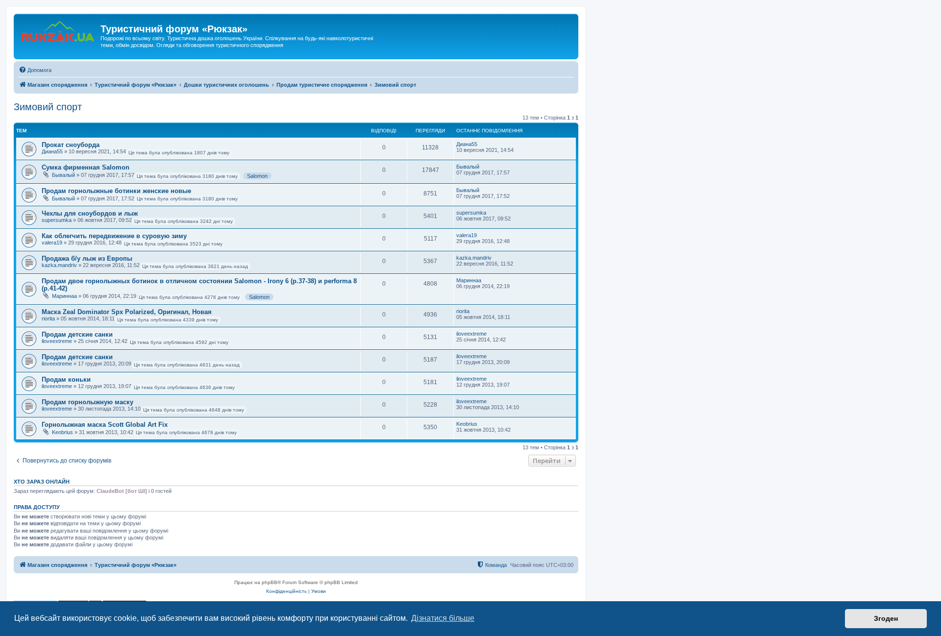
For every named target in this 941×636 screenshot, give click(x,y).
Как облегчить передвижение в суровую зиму (114, 236)
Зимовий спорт (48, 106)
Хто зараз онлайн (42, 482)
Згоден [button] (886, 618)
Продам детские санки (77, 334)
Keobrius (62, 432)
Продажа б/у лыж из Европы (87, 258)
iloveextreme (57, 341)
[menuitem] (35, 70)
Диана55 (52, 151)
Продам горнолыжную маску (87, 402)
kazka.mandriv (59, 265)
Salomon (257, 176)
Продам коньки (66, 379)
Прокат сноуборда (70, 144)
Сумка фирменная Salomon (85, 167)
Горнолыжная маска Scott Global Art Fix (105, 424)
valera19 (52, 242)
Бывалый (63, 175)
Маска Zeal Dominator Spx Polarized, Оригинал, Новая (127, 312)
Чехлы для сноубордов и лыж (90, 213)
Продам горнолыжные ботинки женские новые (116, 191)
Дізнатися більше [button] (442, 618)
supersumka (57, 220)
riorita (48, 318)
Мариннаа (64, 296)
